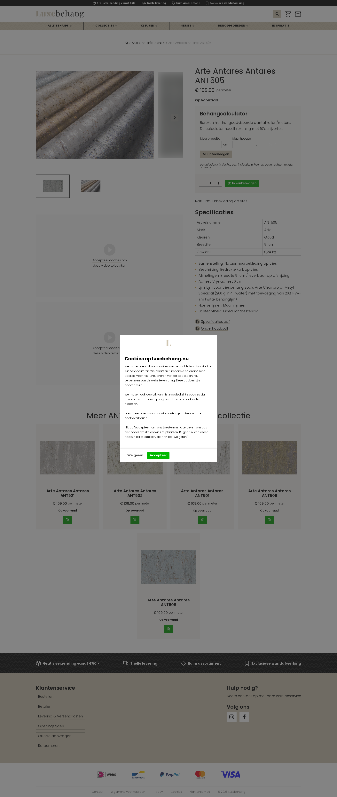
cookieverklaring (136, 418)
